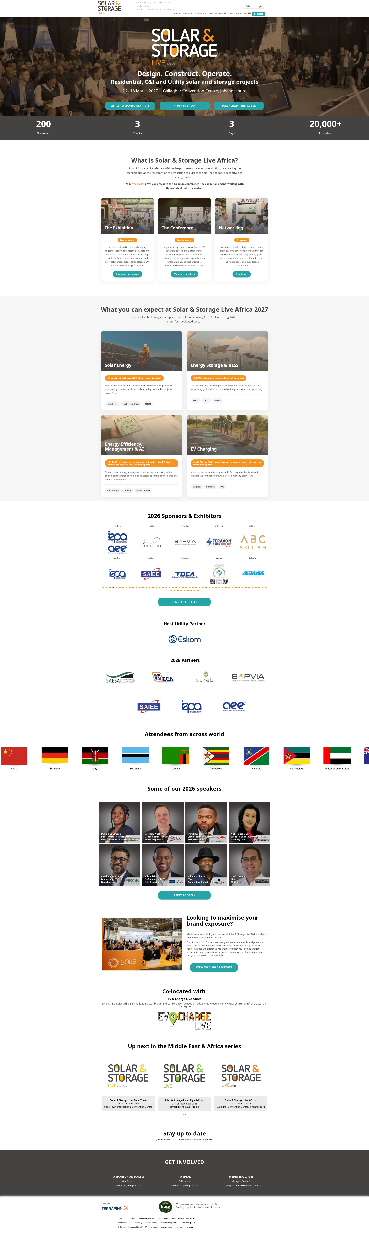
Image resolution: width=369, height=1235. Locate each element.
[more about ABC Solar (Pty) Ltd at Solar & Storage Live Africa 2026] (117, 542)
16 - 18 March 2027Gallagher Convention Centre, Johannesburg (185, 1103)
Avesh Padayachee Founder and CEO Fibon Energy (111, 879)
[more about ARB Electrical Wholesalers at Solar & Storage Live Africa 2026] (219, 574)
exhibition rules (124, 1222)
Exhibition (187, 13)
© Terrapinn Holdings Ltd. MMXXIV (132, 1227)
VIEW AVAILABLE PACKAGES (214, 967)
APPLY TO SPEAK (184, 105)
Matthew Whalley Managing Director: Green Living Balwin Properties (161, 836)
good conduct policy (126, 1218)
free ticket (138, 184)
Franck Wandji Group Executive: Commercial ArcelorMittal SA (203, 836)
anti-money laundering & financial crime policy (177, 1218)
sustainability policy (169, 1222)
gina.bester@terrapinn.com (128, 1185)
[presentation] (183, 1114)
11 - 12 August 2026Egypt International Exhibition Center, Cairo (240, 1103)
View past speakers (184, 274)
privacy (154, 1227)
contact (179, 1227)
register (258, 14)
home (177, 13)
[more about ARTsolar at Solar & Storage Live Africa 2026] (253, 574)
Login (259, 6)
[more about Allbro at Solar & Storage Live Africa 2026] (219, 542)
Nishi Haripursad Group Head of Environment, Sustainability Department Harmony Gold (260, 836)
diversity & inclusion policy (146, 1222)
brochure (190, 1227)
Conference (200, 13)
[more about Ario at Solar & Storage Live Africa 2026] (253, 542)
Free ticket (241, 274)
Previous (101, 564)
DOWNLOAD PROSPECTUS (239, 105)
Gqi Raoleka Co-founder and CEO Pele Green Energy (154, 879)
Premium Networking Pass (221, 13)
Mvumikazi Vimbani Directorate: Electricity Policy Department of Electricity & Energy (119, 836)
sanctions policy (188, 1222)
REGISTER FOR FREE (184, 602)
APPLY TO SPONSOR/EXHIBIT (130, 105)
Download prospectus (127, 274)
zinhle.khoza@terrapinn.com (184, 1185)
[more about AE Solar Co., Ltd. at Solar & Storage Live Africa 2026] (185, 574)
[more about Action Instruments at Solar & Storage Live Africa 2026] (185, 542)
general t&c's (166, 1227)
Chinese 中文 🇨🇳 (243, 13)
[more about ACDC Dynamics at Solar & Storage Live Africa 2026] (151, 542)
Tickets (248, 6)
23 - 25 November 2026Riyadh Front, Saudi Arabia (128, 1104)
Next (268, 564)
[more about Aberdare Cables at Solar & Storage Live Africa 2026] (117, 574)
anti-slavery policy (146, 1218)
